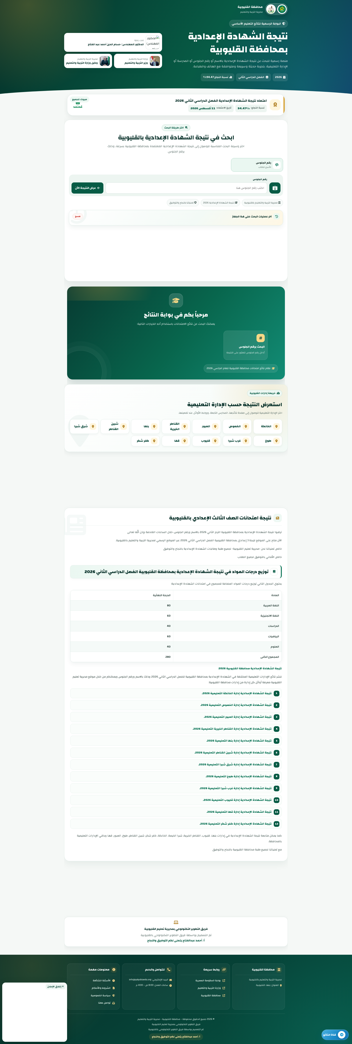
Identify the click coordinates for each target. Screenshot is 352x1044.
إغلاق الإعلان (54, 986)
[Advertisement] (34, 1014)
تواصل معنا (104, 1003)
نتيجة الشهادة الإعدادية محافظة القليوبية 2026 (250, 668)
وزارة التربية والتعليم (209, 988)
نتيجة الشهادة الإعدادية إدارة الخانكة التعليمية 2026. (237, 693)
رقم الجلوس (260, 179)
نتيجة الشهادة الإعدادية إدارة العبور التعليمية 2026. (238, 716)
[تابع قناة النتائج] (335, 1035)
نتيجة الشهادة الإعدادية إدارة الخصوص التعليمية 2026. (236, 705)
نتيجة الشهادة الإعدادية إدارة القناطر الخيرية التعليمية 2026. (232, 728)
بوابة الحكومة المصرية (208, 980)
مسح (77, 216)
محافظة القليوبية (211, 995)
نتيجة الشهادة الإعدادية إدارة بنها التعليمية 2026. (239, 740)
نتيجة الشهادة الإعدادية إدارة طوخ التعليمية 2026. (239, 776)
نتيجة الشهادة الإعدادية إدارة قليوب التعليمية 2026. (237, 799)
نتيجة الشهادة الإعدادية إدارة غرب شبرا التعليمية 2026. (235, 788)
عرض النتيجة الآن (85, 188)
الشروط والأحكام (101, 988)
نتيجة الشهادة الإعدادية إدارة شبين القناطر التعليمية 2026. (233, 752)
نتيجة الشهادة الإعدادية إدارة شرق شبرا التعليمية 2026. (235, 764)
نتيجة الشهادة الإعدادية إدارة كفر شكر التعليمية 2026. (235, 823)
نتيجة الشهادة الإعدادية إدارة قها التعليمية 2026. (239, 811)
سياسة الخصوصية (101, 995)
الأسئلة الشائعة (102, 980)
